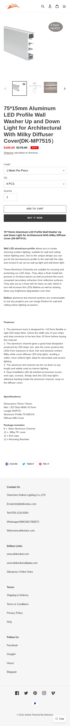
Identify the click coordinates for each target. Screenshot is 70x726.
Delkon (28, 715)
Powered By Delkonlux (42, 715)
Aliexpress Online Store (20, 571)
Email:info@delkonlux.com (21, 503)
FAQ (9, 621)
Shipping (8, 152)
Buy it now (35, 218)
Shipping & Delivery (18, 595)
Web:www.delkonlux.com (21, 530)
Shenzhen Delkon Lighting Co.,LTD (26, 494)
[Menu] (64, 6)
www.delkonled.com (18, 553)
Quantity (8, 191)
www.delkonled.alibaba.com (22, 562)
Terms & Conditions (18, 604)
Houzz (10, 663)
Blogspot (11, 671)
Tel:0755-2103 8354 (17, 512)
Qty (5, 177)
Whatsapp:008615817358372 (23, 521)
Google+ (11, 654)
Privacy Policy (15, 612)
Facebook (12, 645)
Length (7, 164)
